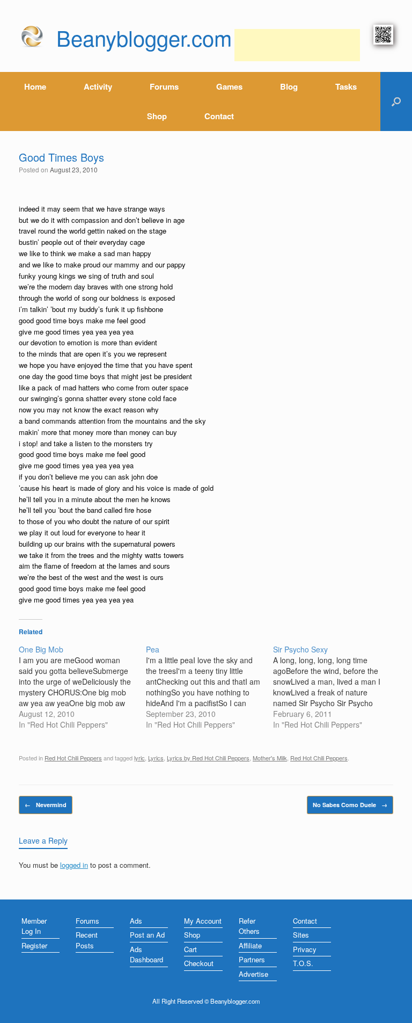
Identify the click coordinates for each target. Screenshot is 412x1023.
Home (35, 86)
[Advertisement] (297, 45)
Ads (136, 921)
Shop (157, 116)
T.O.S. (303, 963)
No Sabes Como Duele (350, 805)
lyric (139, 757)
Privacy (305, 949)
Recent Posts (87, 940)
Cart (190, 949)
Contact (219, 116)
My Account (203, 921)
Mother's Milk (270, 757)
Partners (252, 959)
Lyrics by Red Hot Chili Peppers (208, 757)
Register (34, 945)
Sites (301, 935)
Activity (98, 86)
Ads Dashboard (146, 954)
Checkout (199, 963)
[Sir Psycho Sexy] (336, 687)
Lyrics (156, 757)
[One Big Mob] (82, 687)
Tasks (346, 86)
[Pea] (209, 687)
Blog (289, 86)
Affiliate (250, 945)
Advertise (253, 974)
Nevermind (46, 805)
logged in (74, 865)
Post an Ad (147, 935)
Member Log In (34, 926)
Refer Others (249, 926)
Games (229, 86)
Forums (164, 86)
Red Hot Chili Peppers (73, 757)
